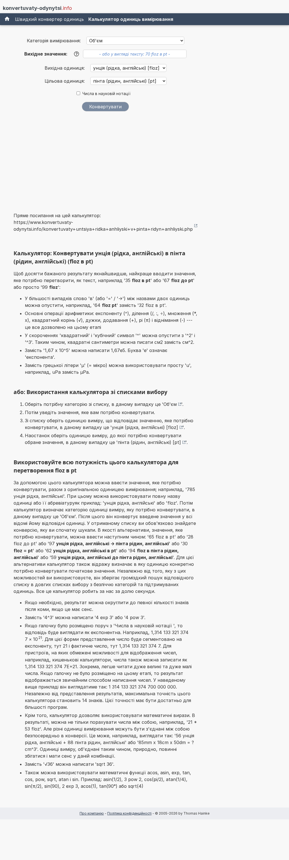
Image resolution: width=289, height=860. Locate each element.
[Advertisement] (105, 158)
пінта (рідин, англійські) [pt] (149, 442)
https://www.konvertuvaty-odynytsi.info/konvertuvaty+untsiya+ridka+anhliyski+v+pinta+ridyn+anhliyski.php (103, 225)
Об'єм (170, 404)
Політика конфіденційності (129, 813)
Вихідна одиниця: (65, 68)
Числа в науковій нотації (106, 93)
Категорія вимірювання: (54, 40)
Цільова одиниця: (65, 81)
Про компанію (92, 813)
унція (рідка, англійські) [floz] (145, 427)
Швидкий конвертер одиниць (49, 19)
